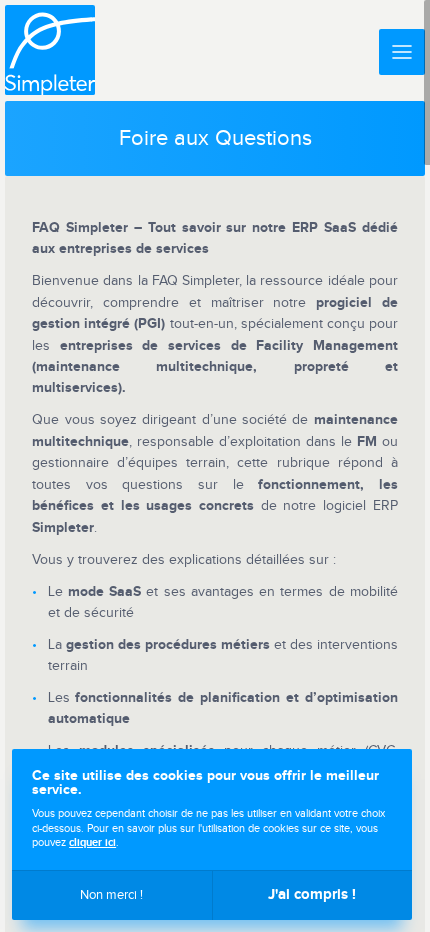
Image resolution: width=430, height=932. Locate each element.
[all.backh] (50, 50)
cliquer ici (92, 842)
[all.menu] (402, 52)
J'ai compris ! (312, 894)
